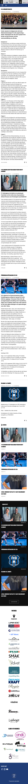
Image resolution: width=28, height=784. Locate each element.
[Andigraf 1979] (20, 735)
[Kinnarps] (14, 711)
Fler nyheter (14, 601)
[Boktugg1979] (20, 744)
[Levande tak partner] (14, 639)
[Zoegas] (14, 695)
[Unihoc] (14, 623)
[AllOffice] (14, 691)
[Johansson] (8, 735)
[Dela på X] (26, 162)
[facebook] (2, 769)
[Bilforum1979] (8, 744)
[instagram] (5, 769)
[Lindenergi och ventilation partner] (14, 644)
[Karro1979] (14, 756)
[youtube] (7, 769)
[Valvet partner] (14, 662)
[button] (11, 2)
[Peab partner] (14, 652)
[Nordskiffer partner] (14, 648)
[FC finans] (8, 750)
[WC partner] (14, 671)
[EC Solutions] (14, 630)
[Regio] (14, 686)
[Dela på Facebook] (24, 162)
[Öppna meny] (6, 5)
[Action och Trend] (14, 626)
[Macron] (14, 617)
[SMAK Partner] (14, 656)
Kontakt (4, 766)
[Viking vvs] (20, 750)
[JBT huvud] (14, 634)
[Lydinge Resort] (14, 720)
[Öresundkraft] (14, 681)
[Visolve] (14, 702)
